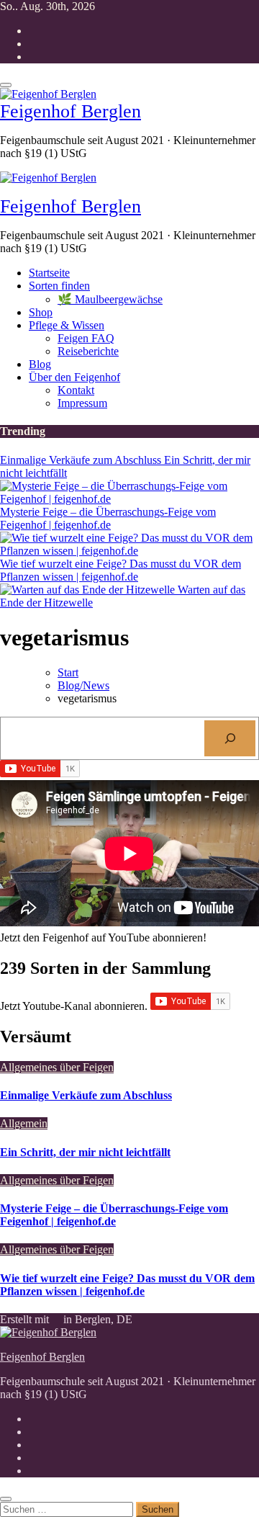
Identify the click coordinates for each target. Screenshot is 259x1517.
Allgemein (23, 1123)
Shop (41, 312)
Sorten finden (59, 285)
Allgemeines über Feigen (57, 1067)
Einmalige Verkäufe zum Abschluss (86, 1095)
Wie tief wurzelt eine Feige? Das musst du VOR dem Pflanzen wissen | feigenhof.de (127, 1284)
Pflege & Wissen (66, 325)
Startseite (49, 273)
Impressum (82, 403)
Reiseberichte (88, 351)
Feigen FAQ (86, 338)
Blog (40, 364)
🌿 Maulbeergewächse (110, 299)
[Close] (6, 1499)
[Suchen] (229, 738)
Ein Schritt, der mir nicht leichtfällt (85, 1152)
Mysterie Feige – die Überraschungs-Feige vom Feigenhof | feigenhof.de (114, 1214)
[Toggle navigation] (6, 85)
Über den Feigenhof (74, 377)
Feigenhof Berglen (70, 111)
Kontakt (76, 390)
